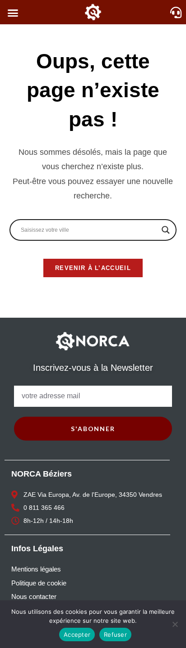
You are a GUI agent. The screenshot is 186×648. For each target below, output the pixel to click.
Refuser (115, 634)
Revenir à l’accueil (93, 268)
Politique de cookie (38, 583)
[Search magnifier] (165, 230)
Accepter (77, 634)
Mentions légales (36, 569)
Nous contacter (33, 596)
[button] (13, 13)
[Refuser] (174, 624)
